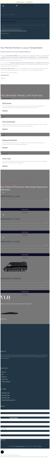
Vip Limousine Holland (20, 446)
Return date (3, 431)
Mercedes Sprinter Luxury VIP (8, 400)
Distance (2, 406)
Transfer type (3, 426)
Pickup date (3, 408)
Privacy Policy (4, 379)
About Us (3, 372)
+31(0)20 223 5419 (29, 2)
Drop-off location (4, 422)
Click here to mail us (20, 2)
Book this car (25, 209)
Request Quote (25, 291)
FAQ (2, 374)
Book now (2, 439)
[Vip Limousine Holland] (24, 6)
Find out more (25, 212)
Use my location (14, 417)
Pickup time (3, 413)
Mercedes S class (5, 392)
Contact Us (4, 376)
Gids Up (39, 446)
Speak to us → (3, 318)
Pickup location (9, 417)
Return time (3, 435)
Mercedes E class (5, 395)
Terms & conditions (5, 381)
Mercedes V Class (5, 397)
